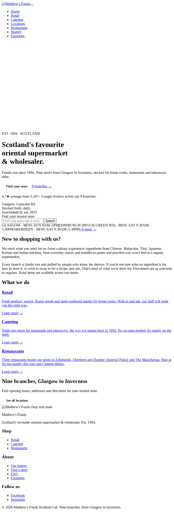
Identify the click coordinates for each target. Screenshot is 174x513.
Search (50, 221)
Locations (18, 24)
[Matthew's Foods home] (16, 4)
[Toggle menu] (32, 5)
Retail (15, 15)
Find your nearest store (18, 216)
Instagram (18, 499)
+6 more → (88, 229)
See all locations (17, 400)
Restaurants (19, 28)
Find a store (19, 470)
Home (15, 11)
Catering (17, 20)
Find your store (16, 186)
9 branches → (42, 186)
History (16, 32)
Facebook (18, 495)
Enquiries (17, 36)
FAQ (14, 474)
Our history (19, 466)
